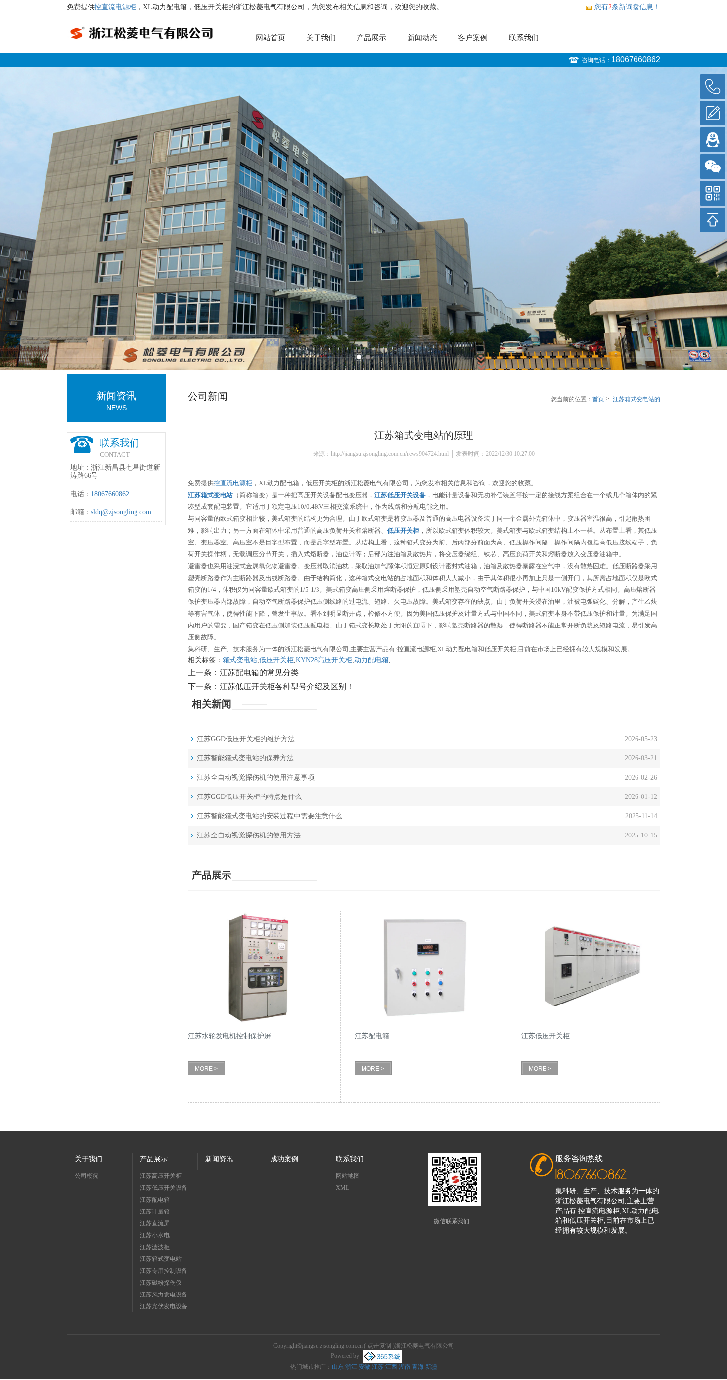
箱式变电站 (240, 660)
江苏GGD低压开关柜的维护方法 (246, 739)
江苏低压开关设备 (163, 1187)
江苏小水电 (155, 1235)
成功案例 (284, 1159)
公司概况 (86, 1175)
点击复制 (379, 1345)
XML (342, 1187)
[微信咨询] (712, 166)
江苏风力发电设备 (163, 1294)
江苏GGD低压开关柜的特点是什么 (249, 796)
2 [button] (368, 357)
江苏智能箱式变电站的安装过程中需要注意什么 (269, 816)
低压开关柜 (276, 660)
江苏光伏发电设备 (163, 1306)
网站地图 (348, 1175)
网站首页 (270, 38)
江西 (391, 1366)
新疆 (431, 1366)
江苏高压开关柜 (161, 1175)
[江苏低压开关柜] (590, 968)
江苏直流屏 (155, 1223)
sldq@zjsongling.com (121, 512)
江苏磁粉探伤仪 (161, 1282)
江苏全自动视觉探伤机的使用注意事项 (256, 777)
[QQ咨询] (712, 139)
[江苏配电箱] (424, 968)
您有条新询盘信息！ (627, 7)
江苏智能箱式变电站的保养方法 (245, 758)
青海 (418, 1366)
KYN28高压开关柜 (324, 660)
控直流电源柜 (115, 7)
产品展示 (371, 38)
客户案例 (473, 38)
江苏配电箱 (155, 1199)
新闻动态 (422, 38)
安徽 (364, 1366)
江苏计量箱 (155, 1211)
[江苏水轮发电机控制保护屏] (257, 968)
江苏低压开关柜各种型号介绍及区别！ (287, 686)
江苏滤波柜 (155, 1247)
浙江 (351, 1366)
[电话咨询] (712, 86)
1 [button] (359, 357)
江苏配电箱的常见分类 (259, 673)
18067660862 (635, 59)
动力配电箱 (371, 660)
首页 (598, 399)
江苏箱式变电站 (161, 1258)
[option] (363, 218)
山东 (338, 1366)
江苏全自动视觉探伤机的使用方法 (249, 835)
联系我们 (524, 38)
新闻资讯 (219, 1159)
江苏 (378, 1366)
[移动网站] (712, 193)
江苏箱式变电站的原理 (636, 400)
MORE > (206, 1068)
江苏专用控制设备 (163, 1270)
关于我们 (321, 38)
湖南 (404, 1366)
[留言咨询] (712, 113)
